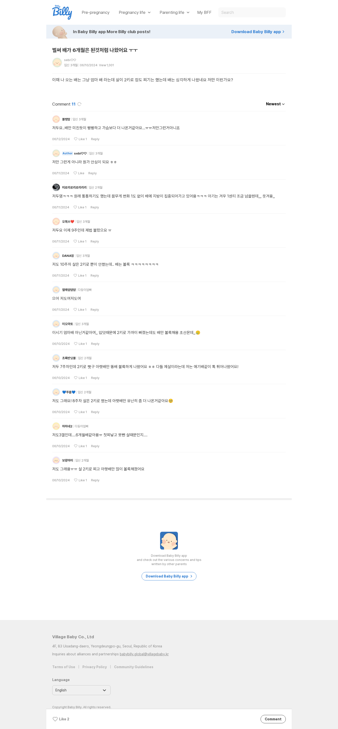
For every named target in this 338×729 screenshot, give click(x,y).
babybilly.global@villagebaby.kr (144, 654)
